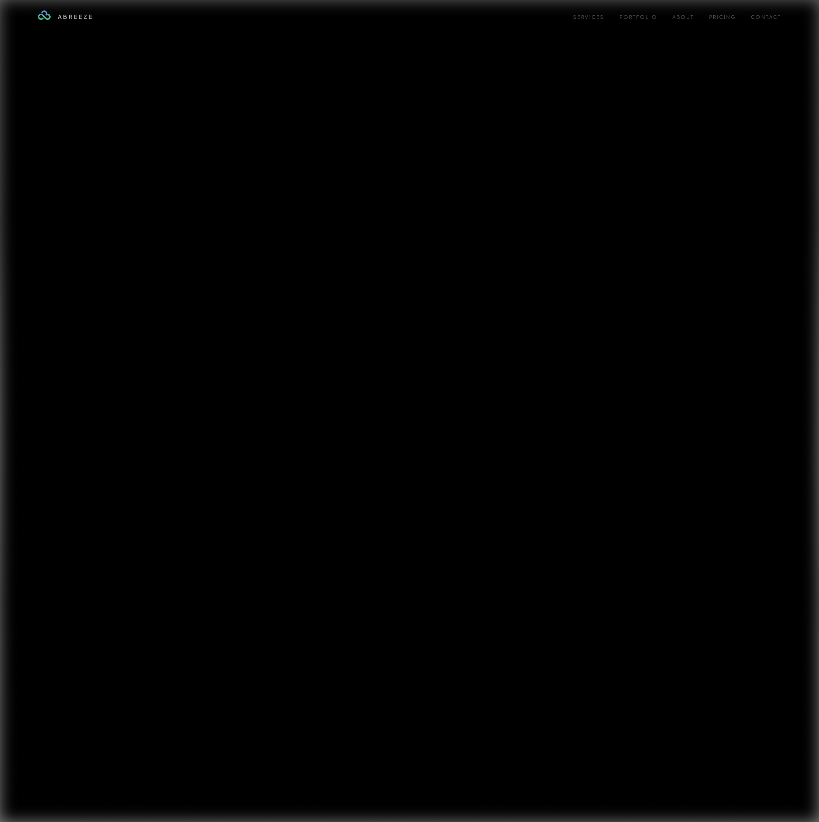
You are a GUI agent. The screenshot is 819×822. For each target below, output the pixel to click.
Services (588, 17)
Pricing (722, 17)
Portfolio (638, 17)
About (683, 17)
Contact (766, 17)
